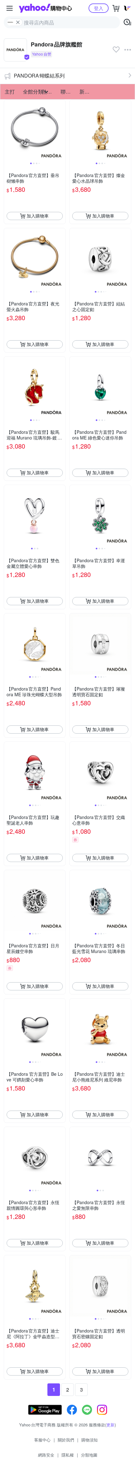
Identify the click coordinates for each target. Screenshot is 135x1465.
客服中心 (42, 1440)
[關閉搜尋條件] (18, 22)
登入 (98, 8)
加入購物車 (38, 216)
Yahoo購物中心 (45, 8)
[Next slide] (61, 130)
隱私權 (68, 1455)
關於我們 (66, 1440)
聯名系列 (68, 91)
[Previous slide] (8, 130)
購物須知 (89, 1440)
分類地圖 (89, 1455)
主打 (10, 91)
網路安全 (46, 1455)
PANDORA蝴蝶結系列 (39, 75)
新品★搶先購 (86, 91)
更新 (110, 1425)
